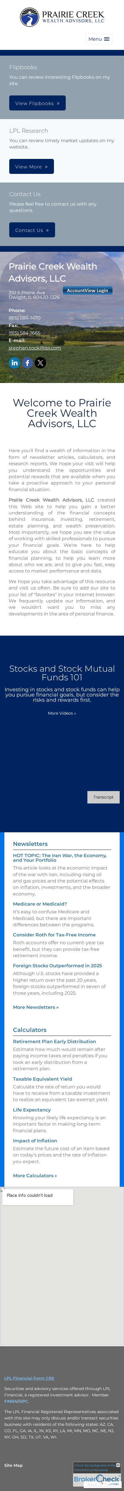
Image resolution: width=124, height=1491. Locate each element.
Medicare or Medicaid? (40, 904)
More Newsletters (36, 1007)
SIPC (23, 1401)
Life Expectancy (32, 1110)
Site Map (13, 1465)
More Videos (62, 713)
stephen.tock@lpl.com (35, 348)
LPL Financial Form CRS (29, 1378)
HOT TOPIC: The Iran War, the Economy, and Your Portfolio (60, 858)
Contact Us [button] (29, 230)
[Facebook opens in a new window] (27, 363)
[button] (98, 39)
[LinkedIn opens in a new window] (14, 363)
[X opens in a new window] (40, 363)
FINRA (10, 1401)
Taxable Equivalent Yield (42, 1079)
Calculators (29, 1029)
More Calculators (35, 1175)
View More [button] (28, 167)
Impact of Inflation (35, 1140)
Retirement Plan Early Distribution (54, 1041)
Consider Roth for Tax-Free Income (54, 935)
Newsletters (30, 843)
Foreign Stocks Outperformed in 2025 (57, 965)
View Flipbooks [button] (34, 103)
